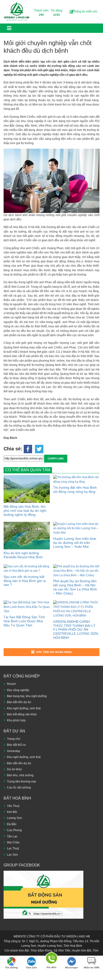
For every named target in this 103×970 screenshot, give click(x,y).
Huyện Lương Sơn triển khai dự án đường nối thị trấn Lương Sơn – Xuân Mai (74, 543)
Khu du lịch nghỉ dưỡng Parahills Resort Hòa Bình (23, 555)
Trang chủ (13, 739)
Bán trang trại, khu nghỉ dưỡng (27, 696)
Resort (11, 684)
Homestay (13, 751)
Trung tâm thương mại (21, 781)
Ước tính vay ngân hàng (54, 652)
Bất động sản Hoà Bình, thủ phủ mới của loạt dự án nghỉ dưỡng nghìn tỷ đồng (25, 511)
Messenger (71, 967)
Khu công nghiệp (18, 690)
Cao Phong (14, 830)
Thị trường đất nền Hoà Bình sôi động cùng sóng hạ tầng (75, 490)
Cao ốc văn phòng (19, 787)
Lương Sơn (14, 818)
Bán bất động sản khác (22, 714)
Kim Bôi (12, 812)
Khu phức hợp (16, 720)
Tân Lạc (12, 836)
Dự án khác (14, 769)
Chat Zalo (31, 967)
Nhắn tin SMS (91, 967)
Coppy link (56, 458)
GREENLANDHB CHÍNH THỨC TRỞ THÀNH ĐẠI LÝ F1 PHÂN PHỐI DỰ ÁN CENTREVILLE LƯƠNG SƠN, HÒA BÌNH (76, 630)
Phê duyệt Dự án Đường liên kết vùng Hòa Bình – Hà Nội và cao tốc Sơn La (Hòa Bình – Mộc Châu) (75, 587)
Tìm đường (11, 967)
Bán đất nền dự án (19, 702)
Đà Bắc (12, 824)
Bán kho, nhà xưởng (20, 775)
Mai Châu (13, 842)
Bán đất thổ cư (16, 745)
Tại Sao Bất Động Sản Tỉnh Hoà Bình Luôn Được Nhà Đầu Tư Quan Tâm (24, 621)
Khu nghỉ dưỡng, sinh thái (24, 708)
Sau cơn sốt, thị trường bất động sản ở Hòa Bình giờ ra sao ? (25, 581)
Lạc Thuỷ (13, 848)
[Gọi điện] (51, 959)
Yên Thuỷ (13, 806)
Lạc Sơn (12, 854)
